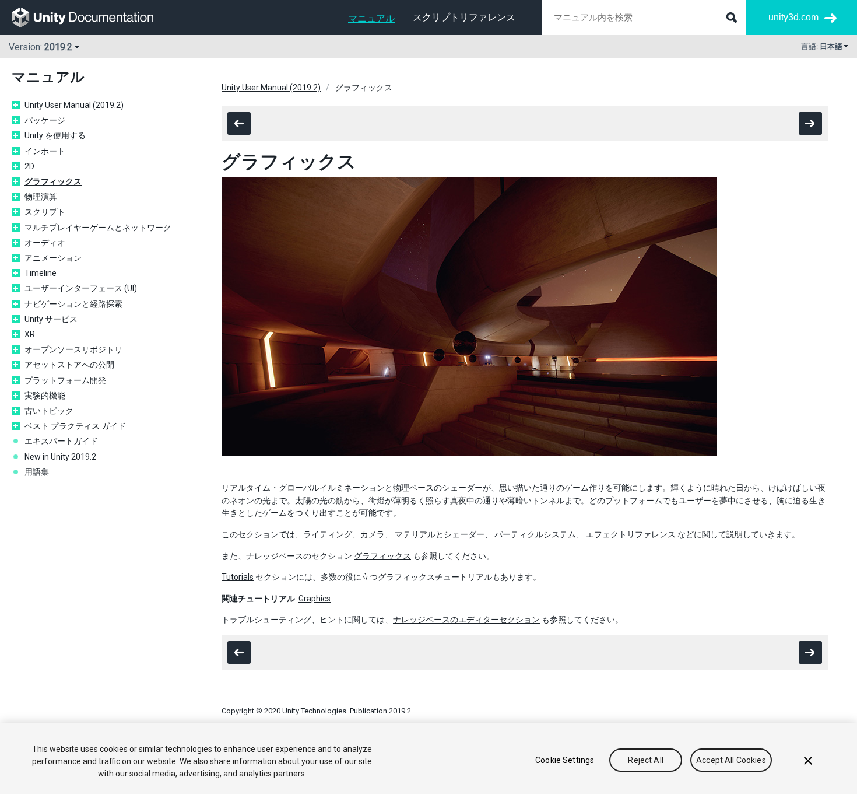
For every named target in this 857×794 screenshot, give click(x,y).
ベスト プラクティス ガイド (75, 426)
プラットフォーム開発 (65, 380)
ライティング (327, 534)
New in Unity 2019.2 (60, 456)
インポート (44, 151)
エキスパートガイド (61, 441)
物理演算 (40, 196)
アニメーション (53, 258)
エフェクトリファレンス (631, 534)
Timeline (40, 273)
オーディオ (44, 242)
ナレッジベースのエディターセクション (466, 619)
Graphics (314, 598)
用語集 (36, 472)
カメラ (372, 534)
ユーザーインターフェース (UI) (80, 288)
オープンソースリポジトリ (73, 349)
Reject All (645, 760)
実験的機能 (44, 395)
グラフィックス (53, 181)
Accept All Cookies (731, 760)
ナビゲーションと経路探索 (73, 304)
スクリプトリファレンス (464, 17)
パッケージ (44, 120)
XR (29, 334)
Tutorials (238, 577)
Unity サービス (51, 319)
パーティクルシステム (535, 534)
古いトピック (48, 410)
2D (29, 166)
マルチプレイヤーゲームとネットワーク (97, 227)
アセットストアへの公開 (69, 364)
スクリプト (44, 211)
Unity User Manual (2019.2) (74, 105)
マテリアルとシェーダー (439, 534)
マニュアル (371, 18)
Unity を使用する (55, 135)
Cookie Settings (564, 760)
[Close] (808, 761)
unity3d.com (793, 17)
